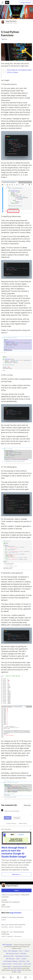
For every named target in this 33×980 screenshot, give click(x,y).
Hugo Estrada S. (11, 21)
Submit (7, 818)
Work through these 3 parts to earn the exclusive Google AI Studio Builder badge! (13, 852)
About (18, 958)
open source (18, 966)
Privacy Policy (18, 964)
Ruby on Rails (17, 970)
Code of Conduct (11, 823)
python (4, 39)
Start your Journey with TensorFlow (13, 926)
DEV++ (21, 951)
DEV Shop (22, 961)
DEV (9, 968)
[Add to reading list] (19, 977)
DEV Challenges (12, 951)
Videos (27, 951)
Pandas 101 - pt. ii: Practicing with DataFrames (12, 934)
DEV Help (23, 953)
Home (5, 951)
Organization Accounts (21, 956)
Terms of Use (27, 964)
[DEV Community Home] (7, 2)
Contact (23, 958)
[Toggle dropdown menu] (30, 829)
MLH (28, 961)
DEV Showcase (10, 958)
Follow (16, 890)
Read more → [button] (16, 874)
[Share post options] (30, 977)
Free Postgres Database (11, 961)
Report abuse (23, 823)
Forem (9, 966)
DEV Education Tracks (12, 953)
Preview (17, 818)
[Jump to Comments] (11, 977)
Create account (26, 2)
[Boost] (25, 977)
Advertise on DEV (9, 956)
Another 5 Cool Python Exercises (12, 918)
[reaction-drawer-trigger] (4, 977)
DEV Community (7, 944)
